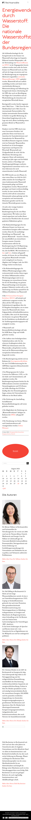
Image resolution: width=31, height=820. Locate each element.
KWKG (13, 415)
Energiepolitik (13, 432)
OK (3, 817)
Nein (6, 817)
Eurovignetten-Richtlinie (19, 361)
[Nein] (29, 815)
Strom (8, 434)
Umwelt (13, 434)
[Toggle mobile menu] (28, 2)
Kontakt (15, 451)
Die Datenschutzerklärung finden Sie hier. (18, 817)
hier (3, 253)
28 (18, 484)
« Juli (4, 488)
